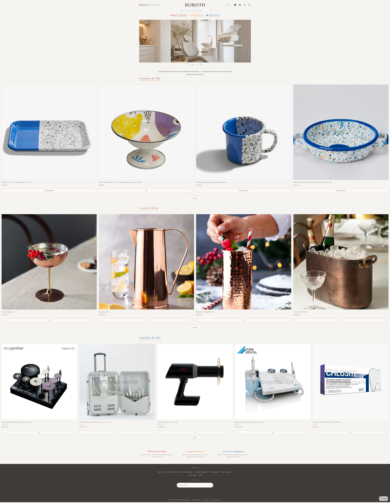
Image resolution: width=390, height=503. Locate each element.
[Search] (211, 10)
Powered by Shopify (184, 500)
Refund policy (196, 500)
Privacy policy (206, 500)
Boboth (176, 500)
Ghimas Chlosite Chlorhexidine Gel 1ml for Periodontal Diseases (327, 422)
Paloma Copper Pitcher (104, 312)
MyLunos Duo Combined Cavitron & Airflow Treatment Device (249, 422)
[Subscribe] (211, 485)
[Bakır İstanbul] (195, 41)
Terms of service (216, 500)
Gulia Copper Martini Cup (8, 312)
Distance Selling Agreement (201, 472)
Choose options (49, 190)
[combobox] (195, 10)
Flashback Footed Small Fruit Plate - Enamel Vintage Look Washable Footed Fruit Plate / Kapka (120, 182)
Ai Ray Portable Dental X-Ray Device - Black (167, 422)
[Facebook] (235, 5)
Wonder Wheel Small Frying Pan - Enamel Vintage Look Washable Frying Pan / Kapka (312, 182)
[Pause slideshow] (202, 65)
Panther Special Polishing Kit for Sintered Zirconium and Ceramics (16, 422)
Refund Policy (177, 472)
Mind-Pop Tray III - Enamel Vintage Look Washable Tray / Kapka (16, 182)
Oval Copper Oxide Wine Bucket (300, 312)
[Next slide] (197, 65)
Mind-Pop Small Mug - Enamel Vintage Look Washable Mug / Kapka (211, 182)
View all (195, 198)
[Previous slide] (188, 65)
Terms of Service (168, 472)
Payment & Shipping (187, 472)
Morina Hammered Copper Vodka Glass (205, 312)
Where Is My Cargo (225, 472)
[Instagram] (240, 5)
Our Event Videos (192, 475)
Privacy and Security (214, 472)
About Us (160, 472)
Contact (200, 475)
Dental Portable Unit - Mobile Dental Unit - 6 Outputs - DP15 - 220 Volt (95, 422)
